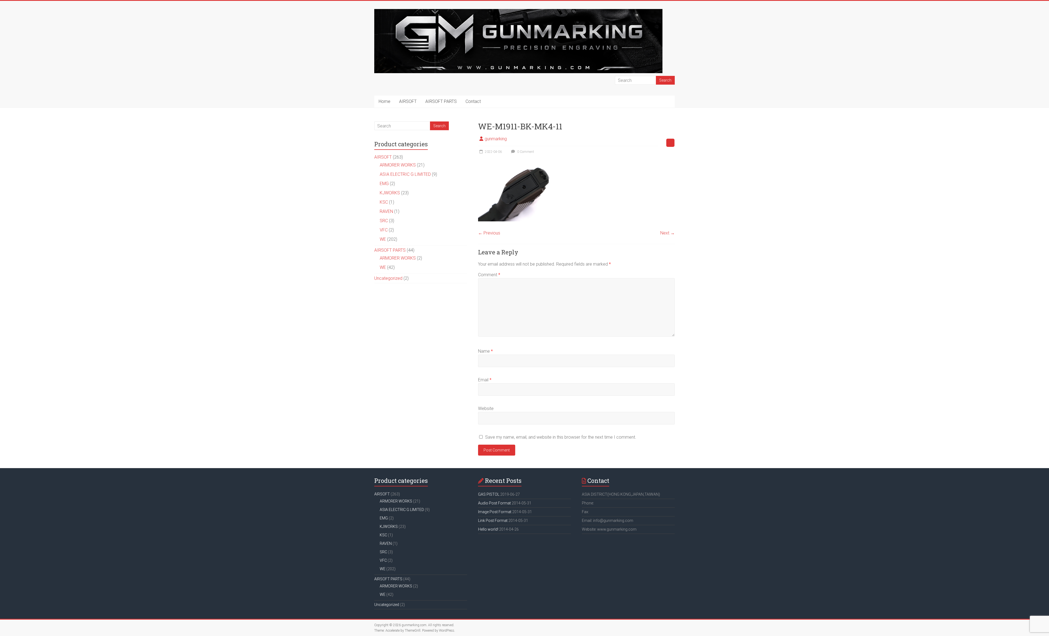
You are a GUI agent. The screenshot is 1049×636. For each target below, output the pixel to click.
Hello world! (488, 529)
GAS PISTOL (488, 494)
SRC (384, 220)
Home (384, 101)
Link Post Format (493, 520)
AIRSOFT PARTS (441, 101)
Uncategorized (388, 278)
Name (485, 351)
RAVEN (386, 211)
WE (383, 239)
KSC (384, 202)
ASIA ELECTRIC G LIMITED (405, 174)
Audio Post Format (494, 503)
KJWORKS (390, 192)
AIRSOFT (408, 101)
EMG (384, 183)
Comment (489, 274)
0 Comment (525, 152)
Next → (667, 233)
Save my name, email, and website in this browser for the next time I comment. (560, 437)
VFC (384, 230)
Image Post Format (494, 512)
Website (486, 408)
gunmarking (496, 138)
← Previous (489, 233)
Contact (473, 101)
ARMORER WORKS (398, 165)
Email (484, 379)
